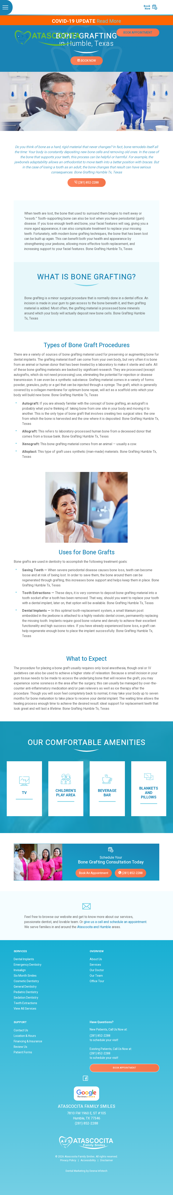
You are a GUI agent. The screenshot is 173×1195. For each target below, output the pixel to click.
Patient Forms (23, 1052)
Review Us (20, 1047)
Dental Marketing (75, 1171)
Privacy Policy (68, 1160)
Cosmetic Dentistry (26, 981)
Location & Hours (25, 1036)
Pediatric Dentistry (26, 992)
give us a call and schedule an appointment (115, 921)
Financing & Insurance (28, 1041)
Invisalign (20, 970)
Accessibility (88, 1160)
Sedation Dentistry (26, 997)
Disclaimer (106, 1160)
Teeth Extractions (25, 1003)
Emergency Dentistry (27, 965)
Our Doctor (97, 970)
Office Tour (97, 981)
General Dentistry (25, 986)
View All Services (25, 1008)
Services (95, 965)
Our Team (96, 975)
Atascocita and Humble (94, 927)
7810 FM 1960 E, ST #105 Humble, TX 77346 (139, 45)
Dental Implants (24, 959)
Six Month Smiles (25, 975)
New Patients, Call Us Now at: (108, 1026)
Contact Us (21, 1030)
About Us (96, 959)
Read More (109, 21)
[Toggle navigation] (6, 7)
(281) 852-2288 (88, 182)
